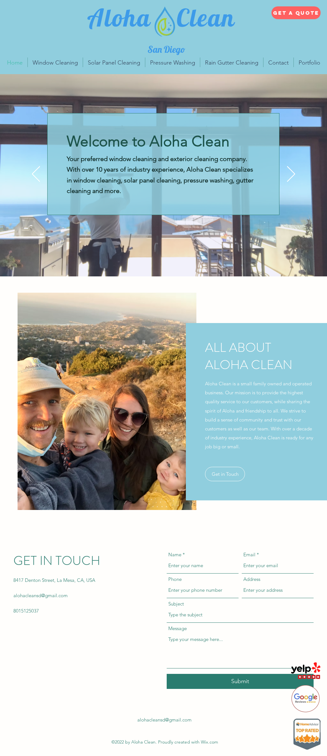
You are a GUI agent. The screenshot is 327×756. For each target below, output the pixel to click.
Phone (175, 579)
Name (174, 554)
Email (249, 554)
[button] (225, 474)
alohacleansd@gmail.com (40, 595)
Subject (176, 603)
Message (177, 628)
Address (251, 579)
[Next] (291, 174)
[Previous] (36, 174)
